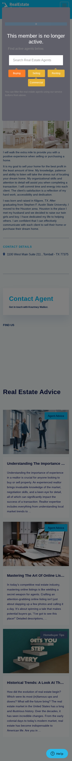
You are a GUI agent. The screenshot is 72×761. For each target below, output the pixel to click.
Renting (56, 73)
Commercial (36, 82)
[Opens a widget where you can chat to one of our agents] (57, 754)
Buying (17, 73)
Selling (36, 73)
